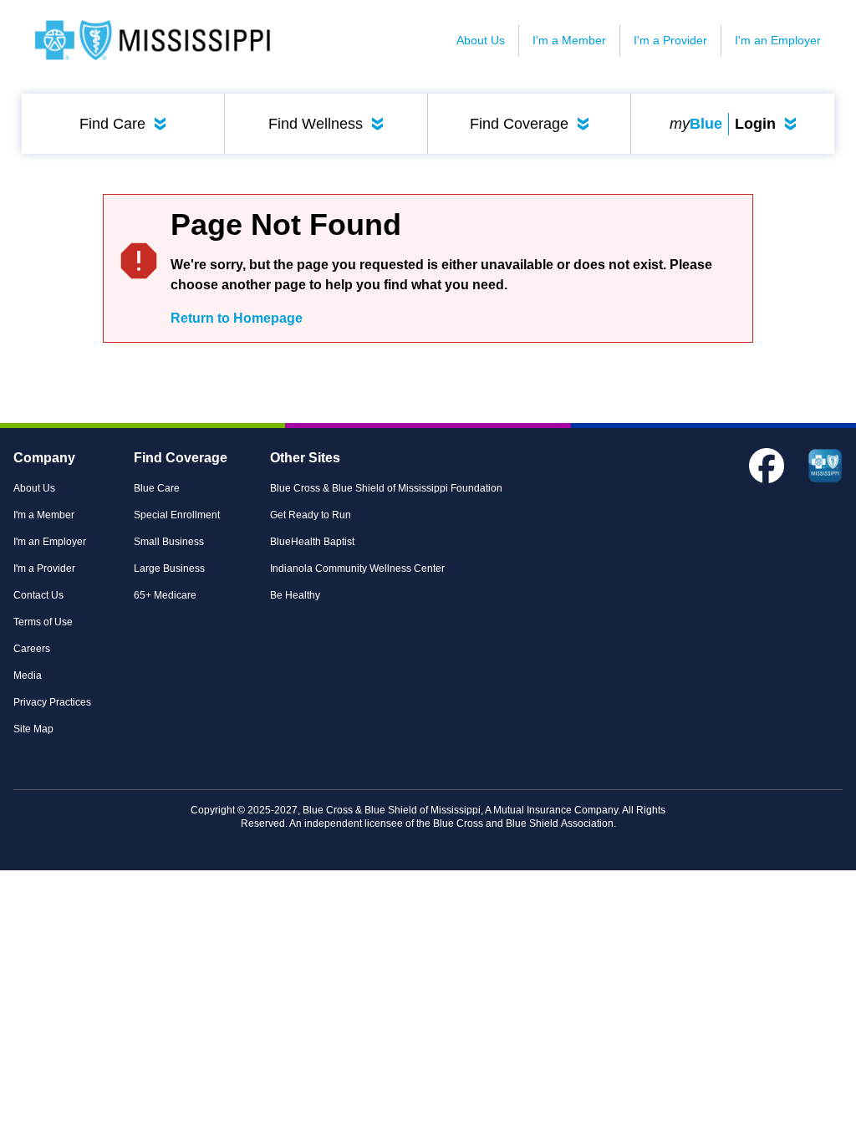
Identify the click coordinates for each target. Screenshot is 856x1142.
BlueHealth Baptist (312, 542)
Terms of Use (43, 622)
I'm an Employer (778, 40)
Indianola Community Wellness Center (357, 568)
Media (27, 675)
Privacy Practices (52, 702)
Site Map (33, 729)
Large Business (169, 568)
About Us (480, 40)
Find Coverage (533, 123)
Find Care (126, 123)
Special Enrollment (177, 515)
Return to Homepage (237, 318)
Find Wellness (329, 123)
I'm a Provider (670, 40)
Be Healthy (295, 595)
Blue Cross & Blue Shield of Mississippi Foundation (386, 488)
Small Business (169, 542)
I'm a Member (569, 40)
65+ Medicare (165, 595)
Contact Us (38, 595)
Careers (31, 649)
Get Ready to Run (310, 515)
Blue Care (157, 488)
